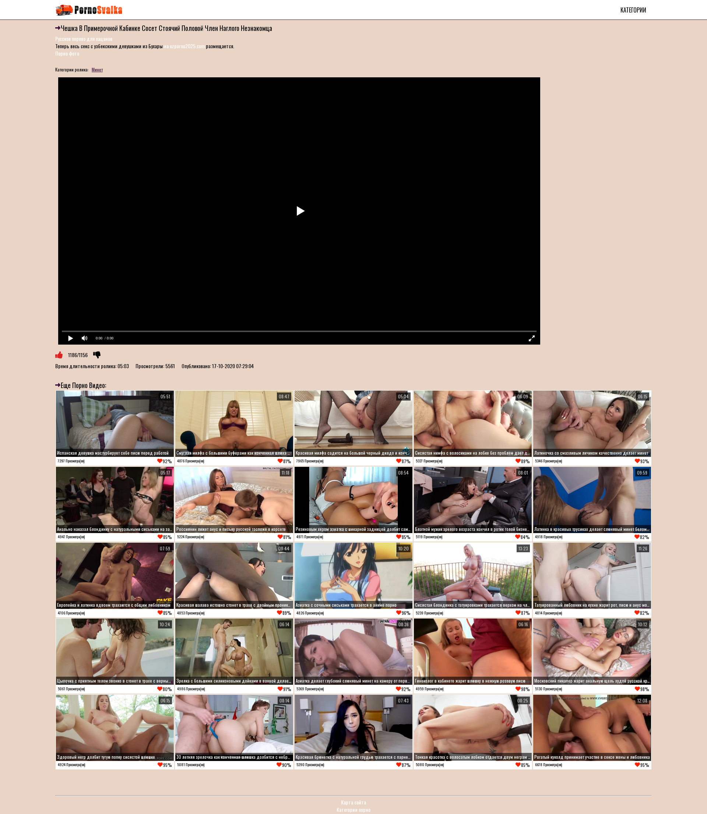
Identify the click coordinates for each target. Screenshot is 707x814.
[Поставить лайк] (59, 355)
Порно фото (67, 53)
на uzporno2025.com (184, 46)
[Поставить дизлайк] (97, 355)
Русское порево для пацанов (83, 38)
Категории (633, 10)
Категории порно (353, 809)
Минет (97, 69)
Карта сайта (353, 802)
